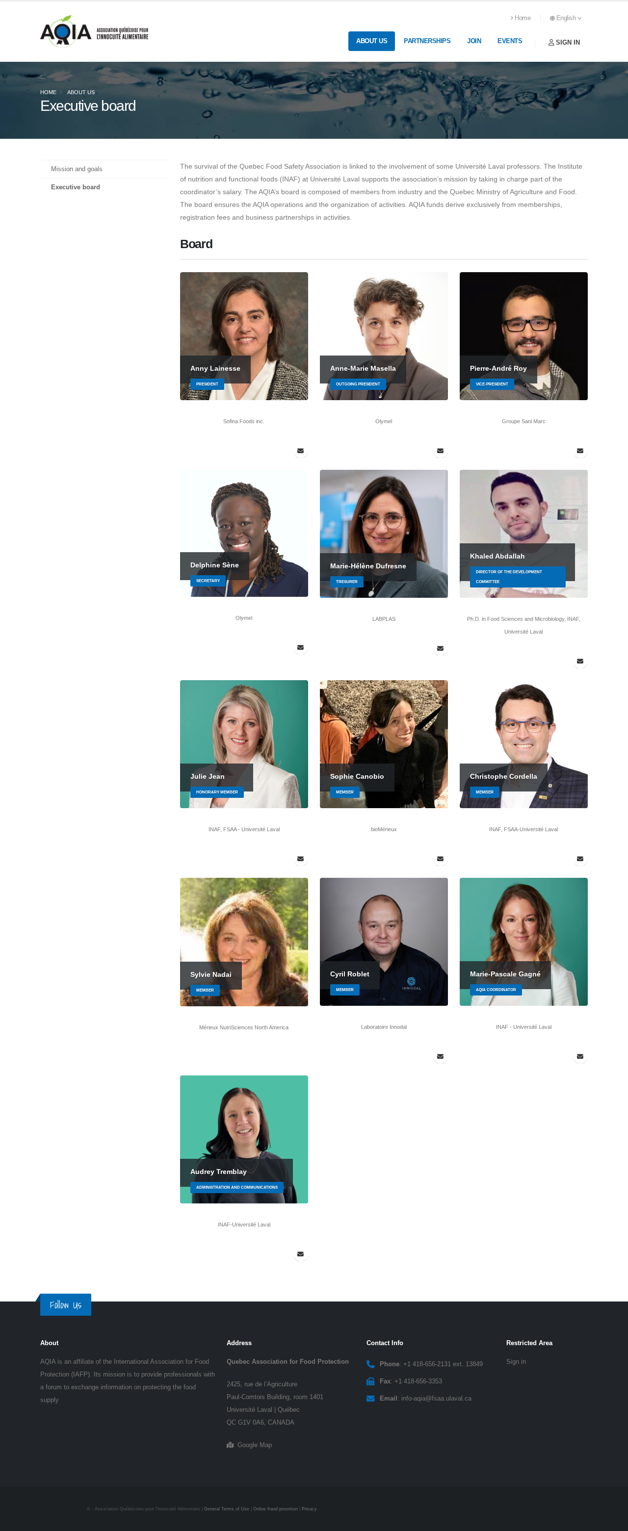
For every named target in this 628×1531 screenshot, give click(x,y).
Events (509, 41)
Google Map (253, 1445)
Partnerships (427, 41)
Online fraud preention (275, 1508)
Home (522, 18)
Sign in (567, 42)
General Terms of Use (226, 1508)
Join (474, 41)
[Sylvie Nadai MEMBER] (244, 941)
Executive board (75, 187)
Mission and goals (77, 169)
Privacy (309, 1508)
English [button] (566, 18)
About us (371, 41)
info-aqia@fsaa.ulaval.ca (436, 1398)
